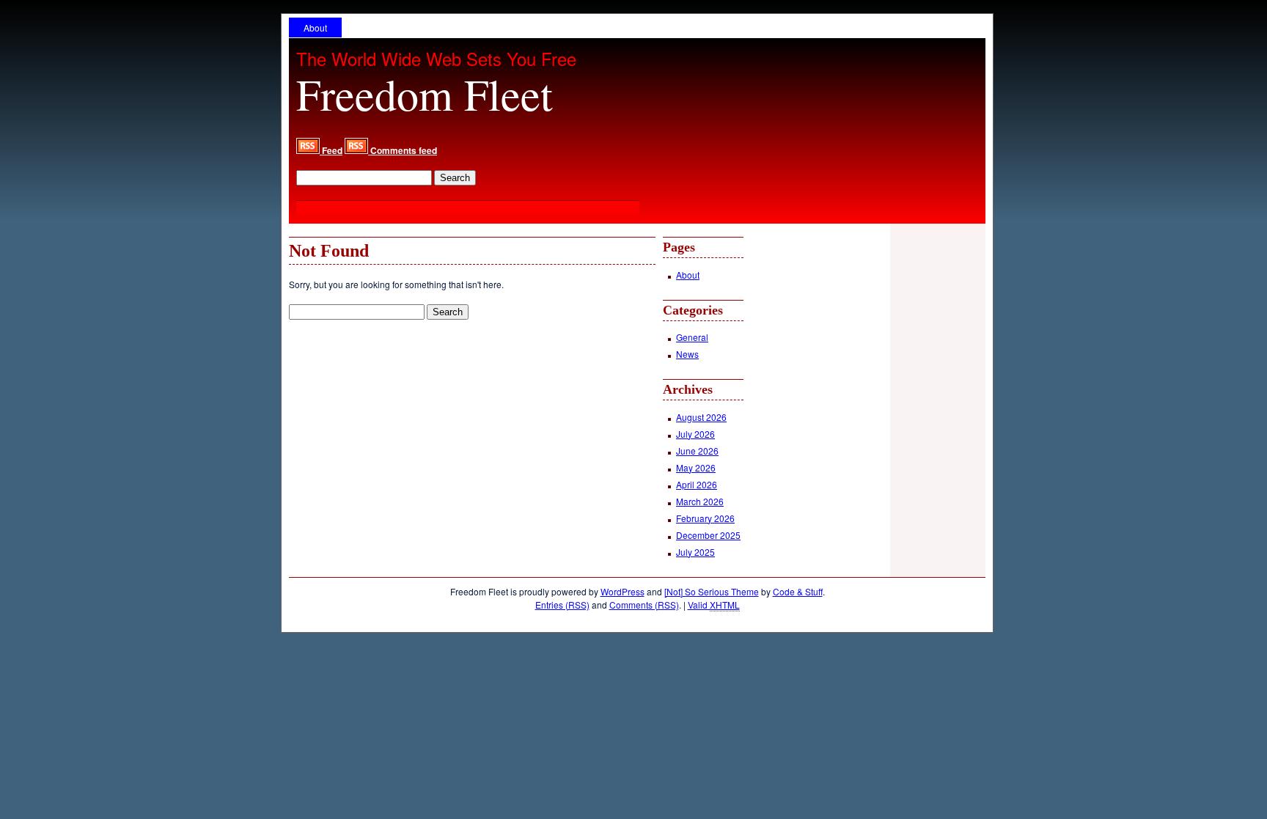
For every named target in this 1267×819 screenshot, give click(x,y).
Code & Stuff (798, 591)
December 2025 (708, 535)
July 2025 (695, 552)
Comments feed (402, 150)
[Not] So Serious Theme (711, 591)
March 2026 (700, 501)
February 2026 (705, 518)
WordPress (622, 591)
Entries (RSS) (562, 604)
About (315, 27)
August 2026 (701, 417)
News (687, 354)
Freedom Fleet (424, 94)
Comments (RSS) (644, 604)
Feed (331, 150)
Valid (714, 604)
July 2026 (695, 433)
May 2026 (696, 467)
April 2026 (696, 484)
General (692, 337)
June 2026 (697, 450)
